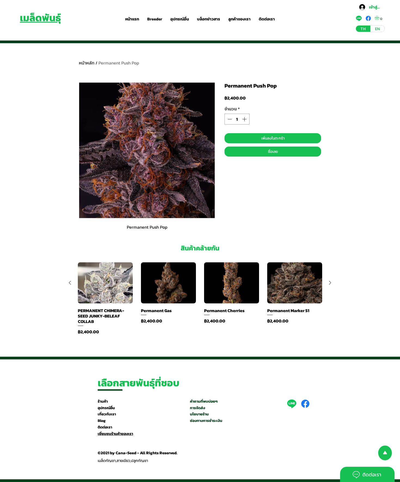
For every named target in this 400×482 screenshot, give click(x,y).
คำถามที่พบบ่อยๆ (204, 401)
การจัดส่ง (197, 408)
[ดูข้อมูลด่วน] (105, 283)
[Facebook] (305, 403)
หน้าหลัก (86, 63)
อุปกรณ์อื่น (106, 408)
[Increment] (245, 119)
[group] (200, 298)
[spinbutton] (237, 119)
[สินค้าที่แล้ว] (70, 282)
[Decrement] (229, 119)
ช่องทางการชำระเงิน (206, 421)
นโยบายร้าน (199, 414)
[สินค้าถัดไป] (330, 282)
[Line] (291, 403)
